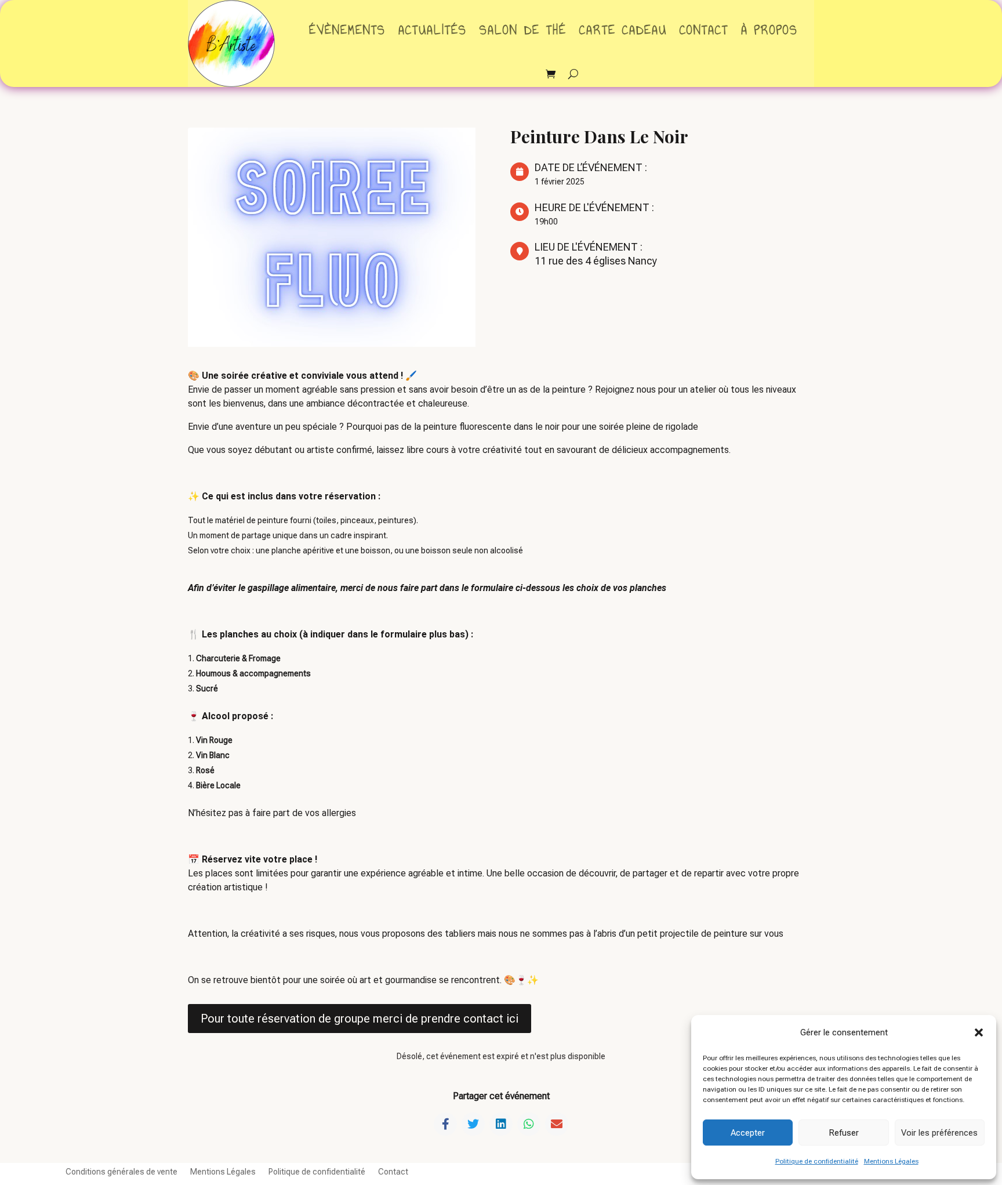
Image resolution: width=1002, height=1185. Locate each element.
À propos (769, 30)
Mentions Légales (891, 1161)
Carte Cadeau (623, 30)
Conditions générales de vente (121, 1171)
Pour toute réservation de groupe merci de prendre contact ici (359, 1018)
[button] (979, 1032)
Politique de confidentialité (816, 1161)
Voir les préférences (939, 1133)
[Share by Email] (556, 1124)
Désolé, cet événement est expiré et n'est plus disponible (501, 1056)
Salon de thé (523, 30)
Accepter (748, 1133)
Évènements (347, 30)
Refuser (844, 1133)
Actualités (432, 30)
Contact (704, 30)
